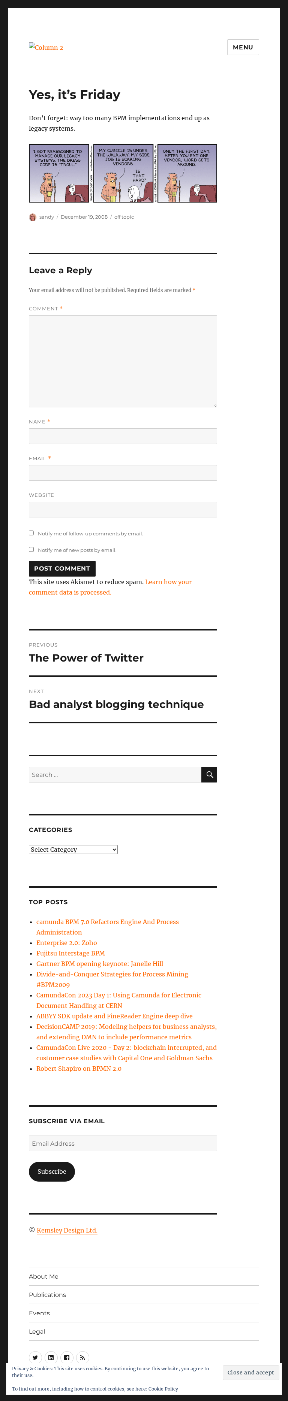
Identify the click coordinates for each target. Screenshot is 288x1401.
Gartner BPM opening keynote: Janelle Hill (99, 963)
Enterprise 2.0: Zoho (66, 942)
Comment (46, 309)
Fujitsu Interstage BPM (70, 953)
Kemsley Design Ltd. (67, 1230)
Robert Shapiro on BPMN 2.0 (79, 1068)
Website (41, 495)
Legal (37, 1331)
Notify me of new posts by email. (77, 550)
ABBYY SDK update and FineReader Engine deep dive (114, 1016)
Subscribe (52, 1171)
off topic (124, 217)
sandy (46, 217)
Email (40, 458)
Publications (47, 1294)
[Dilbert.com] (123, 173)
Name (40, 422)
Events (39, 1313)
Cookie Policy (163, 1389)
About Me (43, 1276)
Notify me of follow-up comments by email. (90, 534)
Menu (243, 47)
